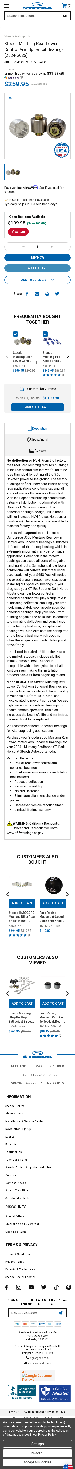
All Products (52, 1083)
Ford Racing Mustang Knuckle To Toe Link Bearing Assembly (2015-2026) (53, 1017)
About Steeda (14, 1113)
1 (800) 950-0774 (40, 1358)
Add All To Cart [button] (37, 407)
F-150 (22, 1075)
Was (28, 398)
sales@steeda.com (39, 1363)
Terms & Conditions (18, 1254)
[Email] (37, 294)
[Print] (47, 294)
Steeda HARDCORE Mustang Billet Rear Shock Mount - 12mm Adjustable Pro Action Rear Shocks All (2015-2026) (22, 917)
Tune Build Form (16, 1159)
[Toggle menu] (11, 5)
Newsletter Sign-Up (18, 1129)
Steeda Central (15, 1106)
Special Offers (23, 1083)
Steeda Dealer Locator (20, 1277)
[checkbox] (15, 334)
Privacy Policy (14, 1261)
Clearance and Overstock (22, 1224)
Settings (37, 1444)
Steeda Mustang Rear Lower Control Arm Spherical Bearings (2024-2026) (22, 357)
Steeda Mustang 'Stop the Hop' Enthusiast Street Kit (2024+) (20, 1017)
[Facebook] (27, 294)
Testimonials (14, 1152)
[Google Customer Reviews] (37, 1375)
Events (10, 1136)
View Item (18, 231)
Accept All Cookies (37, 1462)
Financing (12, 1144)
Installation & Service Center (24, 1121)
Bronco (37, 1066)
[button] (37, 75)
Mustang (18, 1066)
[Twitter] (57, 294)
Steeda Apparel (44, 1075)
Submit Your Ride (16, 1190)
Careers (10, 1175)
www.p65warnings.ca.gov (25, 833)
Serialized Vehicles (18, 1198)
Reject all (37, 1453)
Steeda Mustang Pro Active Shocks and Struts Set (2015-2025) (52, 357)
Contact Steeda (15, 1182)
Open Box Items (16, 1231)
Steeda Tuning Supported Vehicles (28, 1167)
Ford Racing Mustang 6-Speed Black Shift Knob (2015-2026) (52, 917)
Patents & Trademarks (20, 1269)
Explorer (56, 1066)
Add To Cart (22, 903)
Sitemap (61, 1412)
